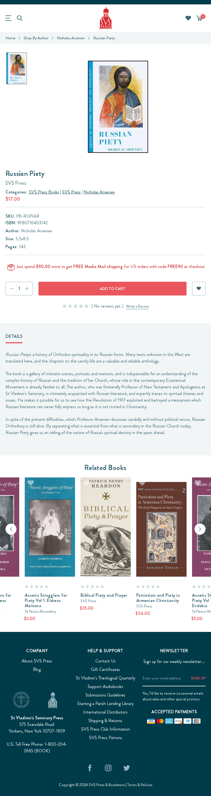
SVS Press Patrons (105, 737)
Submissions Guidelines (105, 695)
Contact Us (105, 661)
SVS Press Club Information (105, 729)
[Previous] (10, 529)
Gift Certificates (105, 669)
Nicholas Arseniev (99, 192)
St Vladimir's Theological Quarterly (105, 678)
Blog (37, 669)
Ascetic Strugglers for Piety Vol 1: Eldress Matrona (46, 600)
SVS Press (71, 192)
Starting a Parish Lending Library (105, 703)
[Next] (200, 529)
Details (14, 336)
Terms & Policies (139, 784)
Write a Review (137, 306)
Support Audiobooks (105, 686)
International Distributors (105, 712)
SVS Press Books (44, 192)
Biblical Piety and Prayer (103, 595)
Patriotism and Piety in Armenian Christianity (158, 598)
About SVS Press (37, 661)
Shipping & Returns (105, 720)
